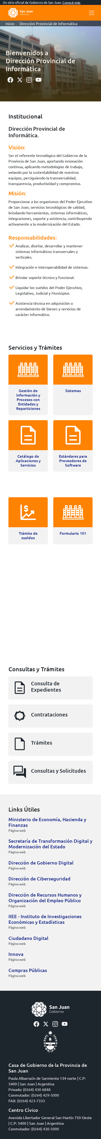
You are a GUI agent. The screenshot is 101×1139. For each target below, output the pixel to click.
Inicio (10, 23)
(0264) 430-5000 (45, 1128)
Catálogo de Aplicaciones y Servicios (28, 460)
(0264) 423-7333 (31, 1100)
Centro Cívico (23, 1110)
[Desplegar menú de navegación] (91, 13)
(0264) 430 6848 (36, 1089)
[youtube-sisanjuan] (38, 79)
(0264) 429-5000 (45, 1095)
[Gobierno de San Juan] (50, 1008)
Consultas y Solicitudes (58, 771)
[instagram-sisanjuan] (29, 79)
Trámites (41, 742)
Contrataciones (49, 714)
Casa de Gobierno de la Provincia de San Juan (47, 1068)
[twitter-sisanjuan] (19, 79)
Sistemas (73, 390)
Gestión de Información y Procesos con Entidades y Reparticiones (28, 399)
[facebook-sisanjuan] (10, 79)
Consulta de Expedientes (46, 686)
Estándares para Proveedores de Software (73, 460)
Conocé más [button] (71, 2)
